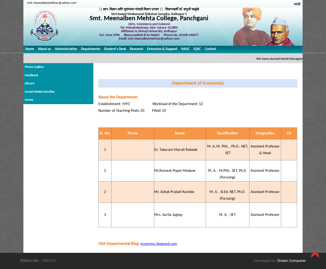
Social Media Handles (40, 92)
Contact (210, 49)
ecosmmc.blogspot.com (159, 244)
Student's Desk (115, 49)
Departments (90, 49)
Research (136, 49)
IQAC (197, 49)
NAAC (185, 49)
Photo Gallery (34, 67)
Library (30, 83)
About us (44, 49)
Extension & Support (162, 49)
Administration (66, 49)
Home (29, 49)
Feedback (31, 75)
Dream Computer (291, 261)
